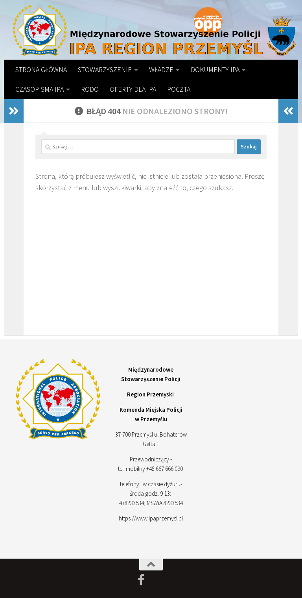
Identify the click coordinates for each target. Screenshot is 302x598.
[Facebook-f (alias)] (141, 579)
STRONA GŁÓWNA (41, 69)
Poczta (178, 89)
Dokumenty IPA (215, 69)
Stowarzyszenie (105, 69)
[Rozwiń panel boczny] (14, 111)
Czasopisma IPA (39, 89)
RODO (90, 89)
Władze (161, 69)
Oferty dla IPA (133, 89)
